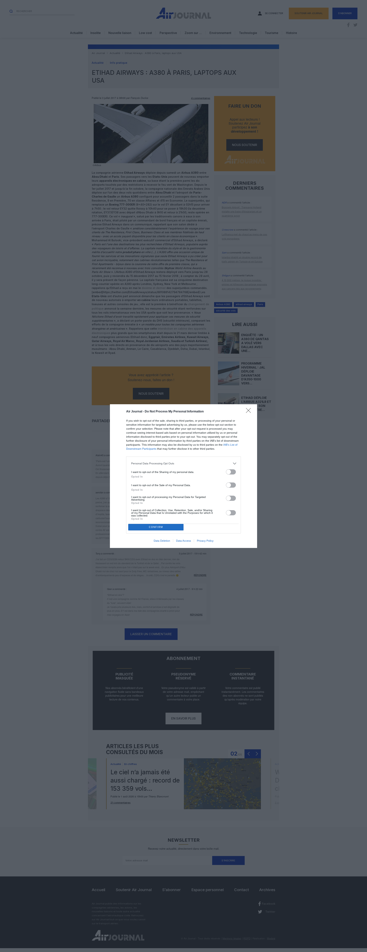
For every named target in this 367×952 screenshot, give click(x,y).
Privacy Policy (205, 540)
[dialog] (183, 476)
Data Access (183, 540)
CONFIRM (156, 527)
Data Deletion (162, 540)
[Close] (249, 411)
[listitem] (183, 463)
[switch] (231, 471)
